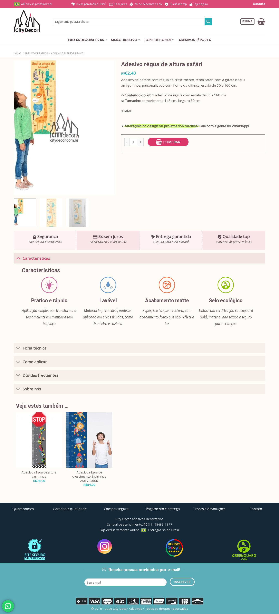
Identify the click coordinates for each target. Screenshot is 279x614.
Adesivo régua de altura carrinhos (39, 474)
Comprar (171, 142)
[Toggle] (18, 258)
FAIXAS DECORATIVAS (86, 39)
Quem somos (23, 508)
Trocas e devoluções (209, 508)
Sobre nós (32, 388)
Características (36, 258)
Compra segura (116, 508)
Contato (258, 4)
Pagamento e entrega (163, 508)
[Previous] (21, 127)
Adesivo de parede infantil (68, 53)
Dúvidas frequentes (40, 375)
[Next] (108, 127)
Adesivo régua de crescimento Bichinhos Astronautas (89, 476)
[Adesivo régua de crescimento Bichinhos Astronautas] (89, 440)
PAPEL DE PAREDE (157, 39)
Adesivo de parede (36, 53)
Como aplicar (35, 361)
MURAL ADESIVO (124, 39)
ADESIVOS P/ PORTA (195, 39)
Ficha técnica (35, 348)
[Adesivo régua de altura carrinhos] (39, 440)
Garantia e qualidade (70, 508)
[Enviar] (208, 21)
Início (17, 53)
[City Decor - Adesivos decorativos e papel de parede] (30, 21)
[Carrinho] (261, 21)
